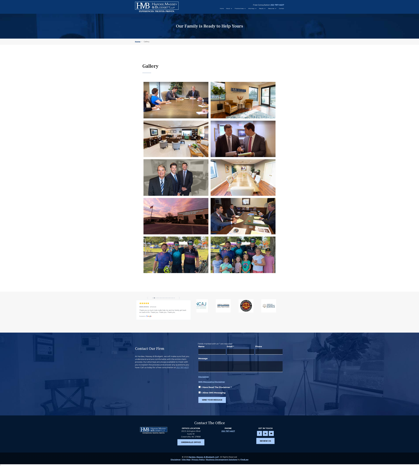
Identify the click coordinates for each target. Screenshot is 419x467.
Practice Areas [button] (239, 8)
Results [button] (261, 8)
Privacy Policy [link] (198, 460)
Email (230, 346)
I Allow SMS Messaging (213, 393)
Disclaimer (203, 377)
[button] (147, 298)
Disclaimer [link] (176, 460)
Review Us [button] (265, 441)
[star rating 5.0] (163, 303)
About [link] (228, 8)
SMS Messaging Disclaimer (211, 382)
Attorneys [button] (251, 8)
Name (201, 346)
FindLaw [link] (244, 460)
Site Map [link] (186, 460)
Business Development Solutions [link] (221, 460)
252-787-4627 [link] (277, 5)
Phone (258, 346)
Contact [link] (281, 8)
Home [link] (222, 8)
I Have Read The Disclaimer (217, 387)
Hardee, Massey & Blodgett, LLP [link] (204, 457)
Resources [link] (271, 8)
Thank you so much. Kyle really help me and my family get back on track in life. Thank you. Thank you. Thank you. (163, 311)
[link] (157, 7)
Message (203, 358)
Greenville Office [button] (191, 442)
